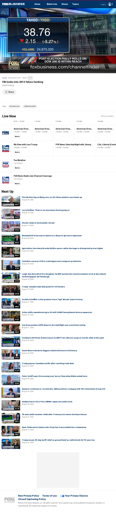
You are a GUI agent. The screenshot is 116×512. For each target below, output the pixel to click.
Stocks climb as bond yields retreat (38, 223)
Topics (75, 4)
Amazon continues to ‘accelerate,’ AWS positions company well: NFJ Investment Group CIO (63, 389)
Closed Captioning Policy (32, 499)
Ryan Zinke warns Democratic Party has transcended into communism (54, 427)
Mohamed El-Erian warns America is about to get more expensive (52, 236)
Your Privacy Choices (76, 495)
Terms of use (49, 495)
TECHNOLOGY (14, 106)
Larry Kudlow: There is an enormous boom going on (45, 210)
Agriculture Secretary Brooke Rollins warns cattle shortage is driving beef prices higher (62, 248)
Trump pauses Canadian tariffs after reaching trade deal (48, 363)
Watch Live (52, 4)
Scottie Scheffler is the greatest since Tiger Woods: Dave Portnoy (52, 299)
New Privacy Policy (28, 495)
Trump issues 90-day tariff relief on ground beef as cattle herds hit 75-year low (58, 440)
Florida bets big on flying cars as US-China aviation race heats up (52, 197)
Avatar (109, 4)
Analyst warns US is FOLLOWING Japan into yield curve (47, 402)
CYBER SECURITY (30, 106)
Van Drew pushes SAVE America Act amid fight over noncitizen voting (53, 325)
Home (37, 4)
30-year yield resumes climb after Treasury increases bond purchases (54, 414)
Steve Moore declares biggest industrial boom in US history (49, 350)
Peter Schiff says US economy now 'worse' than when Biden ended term (54, 376)
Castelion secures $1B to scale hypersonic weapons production (51, 261)
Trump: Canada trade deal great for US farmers (43, 287)
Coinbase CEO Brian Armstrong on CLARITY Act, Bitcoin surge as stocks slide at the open (63, 338)
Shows (64, 4)
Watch (17, 136)
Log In (103, 4)
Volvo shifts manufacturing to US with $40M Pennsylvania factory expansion (57, 312)
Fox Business (13, 4)
